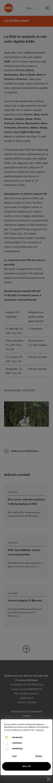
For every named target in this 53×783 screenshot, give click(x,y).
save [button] (14, 756)
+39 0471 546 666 (26, 702)
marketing (17, 748)
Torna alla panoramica (25, 451)
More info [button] (40, 730)
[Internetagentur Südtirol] (49, 779)
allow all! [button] (26, 766)
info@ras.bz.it (26, 697)
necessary (17, 737)
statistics (17, 743)
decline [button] (38, 756)
